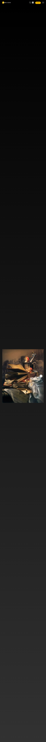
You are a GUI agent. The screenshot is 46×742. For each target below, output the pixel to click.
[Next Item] (41, 376)
